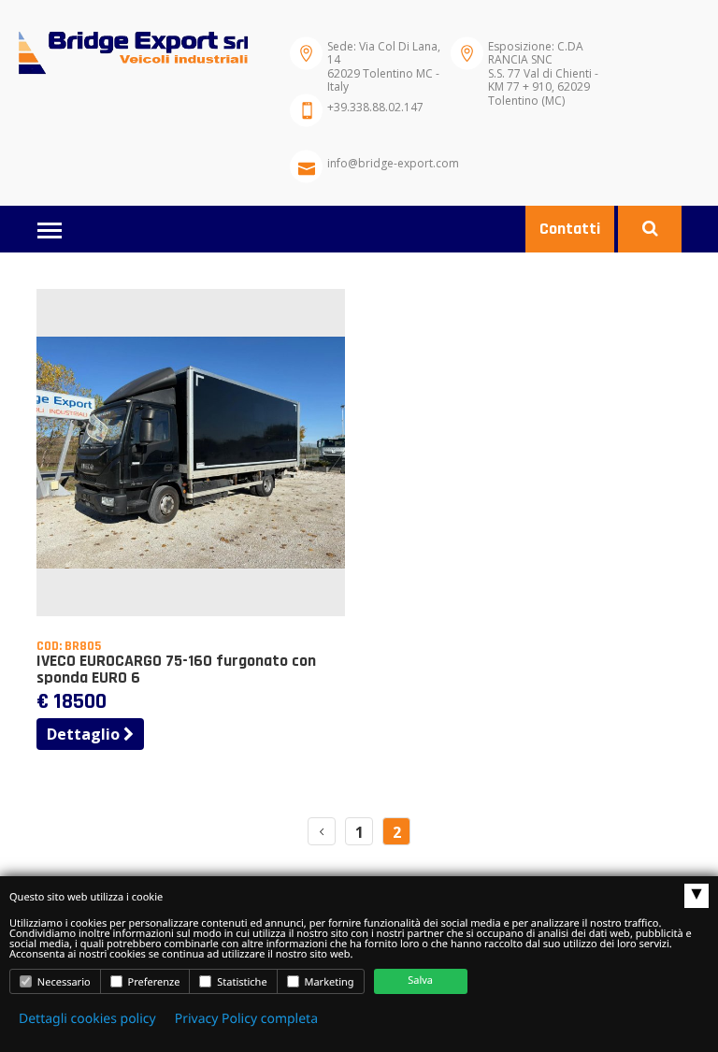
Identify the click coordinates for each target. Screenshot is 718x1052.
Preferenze (152, 982)
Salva (420, 980)
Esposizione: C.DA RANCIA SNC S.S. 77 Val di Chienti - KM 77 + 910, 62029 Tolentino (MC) (543, 58)
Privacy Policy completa (246, 1019)
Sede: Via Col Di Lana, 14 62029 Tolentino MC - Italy (383, 58)
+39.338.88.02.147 (375, 107)
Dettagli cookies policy (87, 1019)
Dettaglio (85, 734)
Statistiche (240, 982)
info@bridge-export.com (393, 163)
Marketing (328, 982)
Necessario (63, 982)
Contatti (569, 228)
